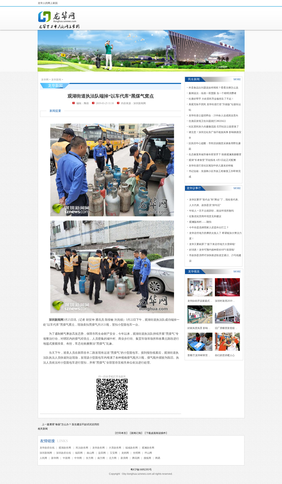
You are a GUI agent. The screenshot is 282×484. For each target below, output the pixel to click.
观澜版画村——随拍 (200, 221)
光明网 (136, 452)
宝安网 (113, 452)
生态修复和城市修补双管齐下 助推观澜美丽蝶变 (215, 154)
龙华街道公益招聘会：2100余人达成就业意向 (213, 115)
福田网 (79, 452)
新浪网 (124, 458)
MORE (237, 79)
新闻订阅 (136, 433)
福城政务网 (131, 447)
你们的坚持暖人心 (225, 355)
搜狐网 (147, 458)
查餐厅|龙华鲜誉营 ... (198, 355)
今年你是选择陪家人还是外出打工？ (209, 227)
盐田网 (102, 452)
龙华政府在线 (47, 447)
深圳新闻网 (46, 452)
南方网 (101, 458)
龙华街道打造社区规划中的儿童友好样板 (211, 165)
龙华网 (45, 79)
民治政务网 (82, 447)
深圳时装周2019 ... (225, 300)
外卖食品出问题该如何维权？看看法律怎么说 (213, 87)
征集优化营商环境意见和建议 (205, 216)
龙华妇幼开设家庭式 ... (199, 300)
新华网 (55, 458)
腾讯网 (136, 458)
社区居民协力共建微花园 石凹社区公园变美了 (214, 126)
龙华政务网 (98, 447)
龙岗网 (125, 452)
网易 (157, 458)
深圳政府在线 (63, 452)
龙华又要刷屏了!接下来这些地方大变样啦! (212, 244)
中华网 (78, 458)
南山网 (90, 452)
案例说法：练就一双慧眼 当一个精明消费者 (212, 93)
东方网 (89, 458)
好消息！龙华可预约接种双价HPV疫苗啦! (212, 249)
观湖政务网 (65, 447)
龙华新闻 (56, 79)
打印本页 (121, 433)
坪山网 (148, 452)
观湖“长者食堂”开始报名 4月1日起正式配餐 (212, 160)
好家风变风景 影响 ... (198, 328)
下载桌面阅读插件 (156, 433)
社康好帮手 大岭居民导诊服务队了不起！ (211, 98)
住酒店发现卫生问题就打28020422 (207, 121)
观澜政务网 (148, 447)
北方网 (112, 458)
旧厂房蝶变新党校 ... (226, 328)
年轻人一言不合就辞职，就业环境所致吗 (211, 210)
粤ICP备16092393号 (141, 469)
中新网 (66, 458)
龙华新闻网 (59, 20)
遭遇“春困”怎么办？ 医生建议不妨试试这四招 (74, 424)
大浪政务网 (115, 447)
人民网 (43, 458)
